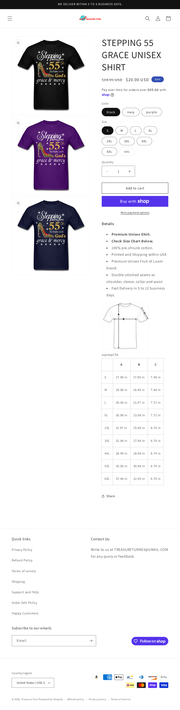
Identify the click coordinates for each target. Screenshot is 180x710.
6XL (129, 152)
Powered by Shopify (51, 699)
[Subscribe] (91, 640)
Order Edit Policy (24, 603)
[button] (10, 18)
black (111, 112)
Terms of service (24, 571)
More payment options (135, 212)
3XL (127, 141)
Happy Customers (25, 613)
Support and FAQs (25, 592)
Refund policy (76, 699)
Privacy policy (97, 699)
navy (131, 112)
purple (151, 112)
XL (150, 130)
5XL (109, 152)
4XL (144, 141)
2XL (109, 141)
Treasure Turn (29, 699)
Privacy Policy (22, 550)
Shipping (18, 581)
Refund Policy (22, 560)
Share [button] (110, 496)
